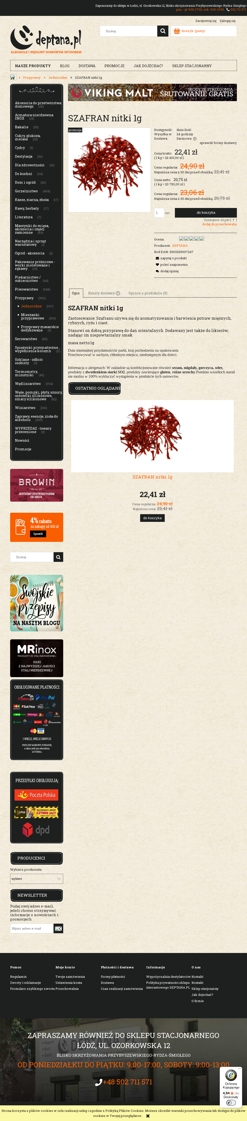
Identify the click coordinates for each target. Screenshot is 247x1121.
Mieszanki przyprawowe (32, 316)
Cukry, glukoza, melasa (28, 137)
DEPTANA (180, 245)
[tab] (76, 293)
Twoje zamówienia (70, 976)
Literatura (24, 217)
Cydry (20, 147)
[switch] (231, 1103)
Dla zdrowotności (30, 165)
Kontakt (197, 976)
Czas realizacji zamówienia (122, 988)
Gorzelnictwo (26, 191)
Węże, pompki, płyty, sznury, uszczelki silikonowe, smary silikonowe (38, 395)
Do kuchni (23, 173)
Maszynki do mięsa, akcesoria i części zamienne (32, 229)
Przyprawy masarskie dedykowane (40, 328)
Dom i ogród (25, 182)
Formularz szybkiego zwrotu (32, 988)
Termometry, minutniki (26, 373)
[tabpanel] (152, 341)
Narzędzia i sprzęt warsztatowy (30, 243)
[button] (170, 258)
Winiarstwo (25, 407)
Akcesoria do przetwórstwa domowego (38, 105)
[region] (36, 658)
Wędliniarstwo (28, 383)
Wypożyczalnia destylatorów (168, 976)
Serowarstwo (26, 339)
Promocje (23, 449)
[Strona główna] (46, 39)
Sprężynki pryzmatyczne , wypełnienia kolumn (37, 349)
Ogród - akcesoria (29, 253)
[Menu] (239, 1070)
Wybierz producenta (25, 869)
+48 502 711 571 (127, 1081)
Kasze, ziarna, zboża (32, 199)
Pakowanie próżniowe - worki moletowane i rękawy (35, 265)
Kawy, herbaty (27, 208)
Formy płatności (113, 976)
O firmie (198, 1001)
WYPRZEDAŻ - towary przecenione (33, 430)
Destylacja (23, 156)
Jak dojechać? (202, 994)
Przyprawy (24, 298)
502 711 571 (238, 9)
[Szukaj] (162, 31)
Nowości (22, 440)
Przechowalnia (67, 988)
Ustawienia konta (68, 982)
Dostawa (107, 982)
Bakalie (21, 127)
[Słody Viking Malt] (152, 92)
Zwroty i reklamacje (25, 982)
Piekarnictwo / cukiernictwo (28, 279)
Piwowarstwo (26, 289)
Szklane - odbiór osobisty (29, 361)
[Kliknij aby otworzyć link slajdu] (36, 658)
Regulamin (18, 976)
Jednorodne (31, 306)
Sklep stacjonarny (205, 988)
